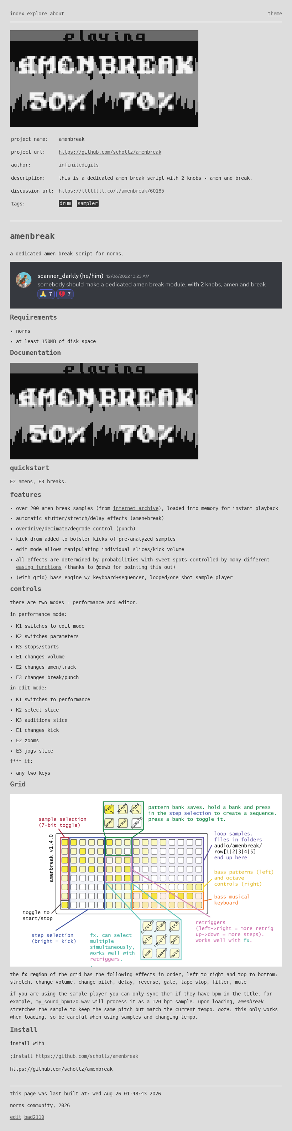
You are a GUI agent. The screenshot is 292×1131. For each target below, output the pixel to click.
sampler (88, 204)
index (17, 13)
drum (65, 204)
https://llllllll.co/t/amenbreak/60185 (111, 191)
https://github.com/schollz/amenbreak (110, 152)
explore (37, 13)
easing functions (39, 567)
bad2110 (34, 1117)
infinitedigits (79, 165)
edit (15, 1117)
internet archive (135, 508)
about (57, 13)
